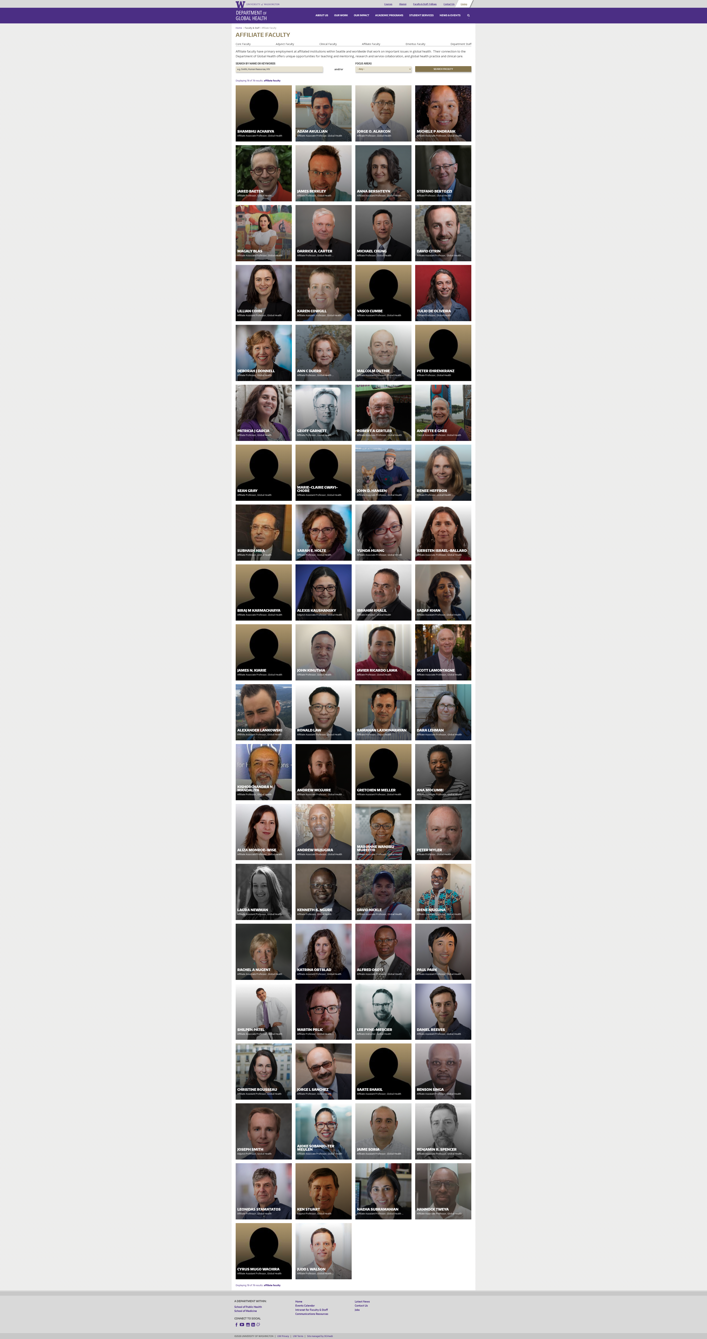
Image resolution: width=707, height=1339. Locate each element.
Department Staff (461, 44)
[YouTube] (242, 1324)
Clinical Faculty (328, 44)
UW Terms (298, 1336)
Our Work (341, 15)
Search (468, 15)
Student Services (421, 15)
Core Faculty (243, 44)
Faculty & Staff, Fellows (425, 4)
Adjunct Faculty (285, 44)
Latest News (362, 1301)
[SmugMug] (258, 1325)
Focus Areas (363, 63)
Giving (464, 4)
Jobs (357, 1309)
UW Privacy (283, 1336)
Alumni (402, 4)
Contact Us (449, 4)
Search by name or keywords (255, 63)
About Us (322, 15)
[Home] (251, 15)
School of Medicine (245, 1310)
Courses (388, 4)
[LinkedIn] (253, 1324)
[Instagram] (248, 1324)
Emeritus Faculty (415, 44)
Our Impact (361, 15)
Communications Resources (311, 1313)
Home (239, 27)
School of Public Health (248, 1306)
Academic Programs (389, 15)
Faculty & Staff (252, 27)
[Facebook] (236, 1324)
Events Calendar (305, 1305)
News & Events (450, 15)
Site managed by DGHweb (320, 1336)
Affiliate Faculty (371, 44)
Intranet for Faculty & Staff (311, 1309)
